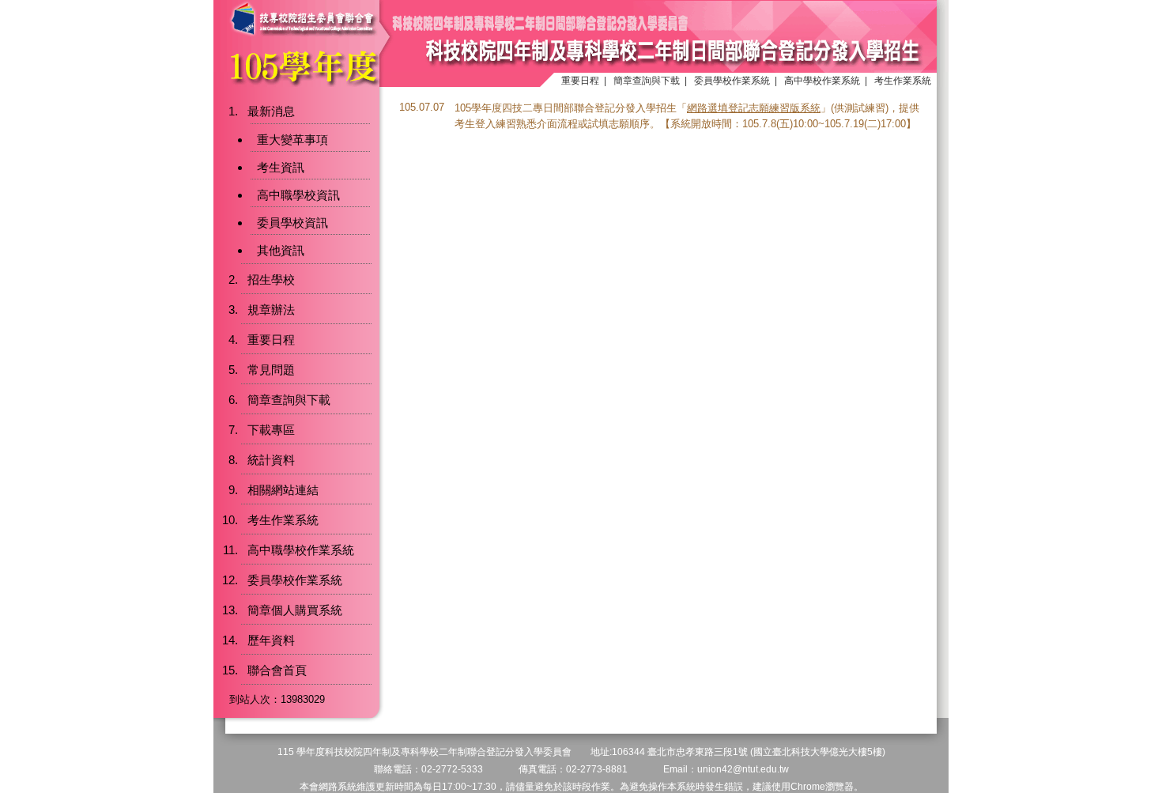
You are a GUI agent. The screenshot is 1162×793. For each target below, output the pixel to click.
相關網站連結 (283, 490)
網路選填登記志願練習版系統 (754, 108)
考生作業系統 (902, 80)
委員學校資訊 (292, 222)
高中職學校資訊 (298, 195)
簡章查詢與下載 (646, 80)
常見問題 (271, 369)
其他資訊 (280, 250)
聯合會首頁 (277, 670)
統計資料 (271, 459)
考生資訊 (280, 167)
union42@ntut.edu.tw (743, 769)
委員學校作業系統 (732, 80)
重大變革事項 (292, 139)
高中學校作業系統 (822, 80)
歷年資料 (271, 640)
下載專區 (271, 429)
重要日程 (580, 80)
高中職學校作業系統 (300, 550)
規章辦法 (271, 309)
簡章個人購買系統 (294, 610)
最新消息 (271, 111)
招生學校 (271, 279)
